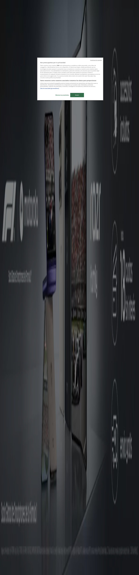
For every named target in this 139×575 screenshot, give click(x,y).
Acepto (77, 95)
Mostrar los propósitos (62, 95)
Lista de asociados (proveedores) (49, 88)
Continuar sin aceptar (96, 60)
